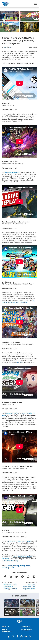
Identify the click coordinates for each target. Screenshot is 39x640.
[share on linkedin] (10, 576)
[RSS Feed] (30, 636)
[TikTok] (9, 636)
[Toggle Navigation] (35, 3)
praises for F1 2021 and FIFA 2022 (19, 541)
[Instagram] (13, 636)
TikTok (15, 557)
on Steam (20, 362)
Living (22, 566)
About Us (6, 627)
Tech (28, 566)
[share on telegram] (22, 576)
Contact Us (25, 627)
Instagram (28, 557)
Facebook (5, 559)
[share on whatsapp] (28, 576)
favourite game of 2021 (12, 172)
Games (9, 566)
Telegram (21, 557)
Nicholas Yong (8, 47)
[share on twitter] (16, 576)
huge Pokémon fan (11, 413)
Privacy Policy (26, 630)
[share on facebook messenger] (34, 576)
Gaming (16, 566)
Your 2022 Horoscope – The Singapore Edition (29, 585)
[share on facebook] (5, 576)
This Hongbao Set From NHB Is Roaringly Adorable (10, 585)
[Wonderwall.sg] (5, 4)
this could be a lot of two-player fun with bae (18, 301)
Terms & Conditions (6, 631)
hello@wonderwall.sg (11, 560)
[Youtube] (26, 636)
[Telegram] (21, 636)
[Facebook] (17, 636)
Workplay (5, 568)
